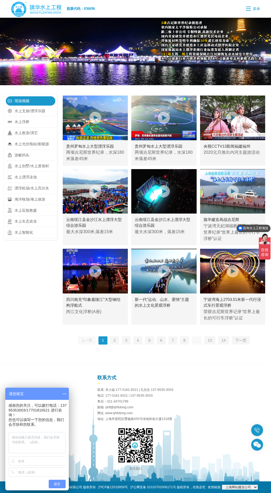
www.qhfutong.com (119, 413)
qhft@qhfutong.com (119, 407)
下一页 (240, 340)
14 (224, 340)
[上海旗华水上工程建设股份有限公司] (39, 8)
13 (210, 340)
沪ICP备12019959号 (113, 487)
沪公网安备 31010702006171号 (153, 487)
